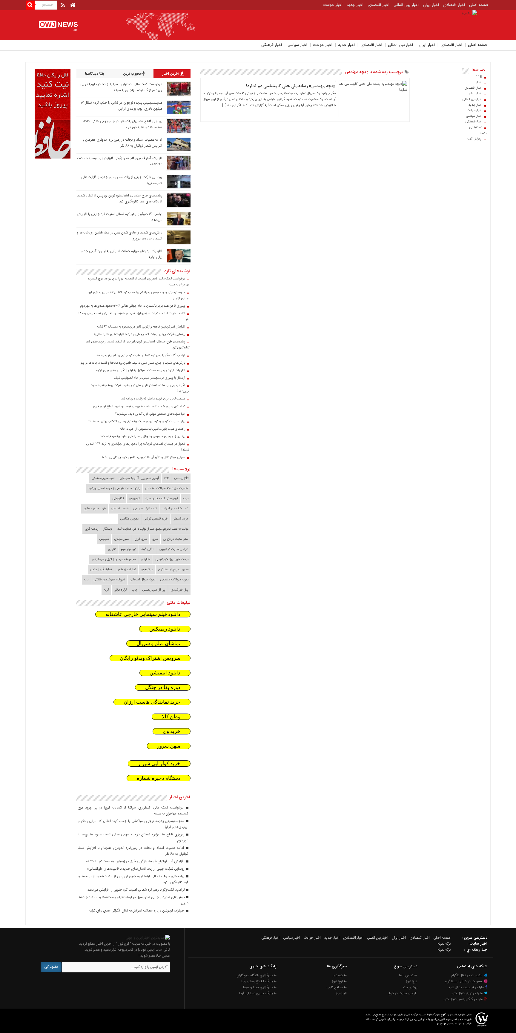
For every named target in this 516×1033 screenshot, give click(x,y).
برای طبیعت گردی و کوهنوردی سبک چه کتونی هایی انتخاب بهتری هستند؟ (136, 421)
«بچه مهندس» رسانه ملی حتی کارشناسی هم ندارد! (291, 86)
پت (86, 579)
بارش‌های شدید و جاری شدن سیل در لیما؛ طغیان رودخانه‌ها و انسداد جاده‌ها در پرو (132, 363)
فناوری (112, 549)
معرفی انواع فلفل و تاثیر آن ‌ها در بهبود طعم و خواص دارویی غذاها (143, 457)
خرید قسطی (180, 519)
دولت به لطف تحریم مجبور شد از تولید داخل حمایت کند (152, 529)
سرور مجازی (121, 539)
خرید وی (171, 731)
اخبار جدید (355, 5)
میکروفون (147, 569)
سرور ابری (140, 539)
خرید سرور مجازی (95, 508)
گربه (106, 590)
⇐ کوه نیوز (339, 975)
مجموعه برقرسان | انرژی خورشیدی (114, 559)
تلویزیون (134, 498)
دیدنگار (107, 529)
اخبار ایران (431, 5)
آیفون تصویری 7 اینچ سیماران (139, 478)
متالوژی (145, 559)
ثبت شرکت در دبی (145, 508)
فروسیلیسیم (128, 549)
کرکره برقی (120, 590)
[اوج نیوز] (147, 938)
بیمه (185, 498)
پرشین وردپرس (446, 1024)
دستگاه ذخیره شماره (158, 778)
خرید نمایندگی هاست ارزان (152, 702)
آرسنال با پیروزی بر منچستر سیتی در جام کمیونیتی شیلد (149, 378)
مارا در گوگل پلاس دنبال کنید (463, 999)
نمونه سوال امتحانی (142, 579)
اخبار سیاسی (297, 45)
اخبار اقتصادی (454, 5)
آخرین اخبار (171, 74)
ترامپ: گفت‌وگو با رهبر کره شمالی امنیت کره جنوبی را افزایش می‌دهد (140, 355)
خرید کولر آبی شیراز (159, 763)
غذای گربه (147, 549)
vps (166, 478)
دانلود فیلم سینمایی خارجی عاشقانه (142, 614)
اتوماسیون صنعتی (103, 478)
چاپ (134, 590)
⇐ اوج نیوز (339, 981)
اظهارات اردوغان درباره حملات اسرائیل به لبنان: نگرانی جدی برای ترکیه (140, 370)
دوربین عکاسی (129, 519)
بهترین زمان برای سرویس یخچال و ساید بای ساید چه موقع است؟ (143, 436)
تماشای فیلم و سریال (158, 643)
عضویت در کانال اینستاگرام (464, 981)
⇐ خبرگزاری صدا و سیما (260, 987)
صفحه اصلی (478, 5)
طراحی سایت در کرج (402, 993)
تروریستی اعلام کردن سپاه (161, 498)
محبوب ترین (132, 74)
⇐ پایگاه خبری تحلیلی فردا (258, 993)
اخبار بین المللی (406, 5)
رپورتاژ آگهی (474, 139)
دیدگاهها (92, 74)
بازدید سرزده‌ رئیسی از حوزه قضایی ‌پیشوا (114, 488)
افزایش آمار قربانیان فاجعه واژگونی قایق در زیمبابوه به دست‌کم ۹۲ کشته (140, 327)
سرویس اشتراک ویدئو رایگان (150, 658)
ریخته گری (91, 529)
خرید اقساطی (119, 508)
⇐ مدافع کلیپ (336, 987)
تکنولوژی (118, 498)
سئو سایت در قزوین (175, 539)
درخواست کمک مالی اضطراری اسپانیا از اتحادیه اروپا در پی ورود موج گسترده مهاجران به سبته (121, 87)
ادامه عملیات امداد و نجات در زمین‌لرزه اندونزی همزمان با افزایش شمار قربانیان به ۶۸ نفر (122, 143)
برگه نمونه (444, 944)
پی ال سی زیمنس (153, 590)
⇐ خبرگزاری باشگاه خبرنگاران (256, 975)
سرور (155, 539)
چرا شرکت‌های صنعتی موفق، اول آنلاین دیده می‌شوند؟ (150, 414)
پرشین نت (410, 987)
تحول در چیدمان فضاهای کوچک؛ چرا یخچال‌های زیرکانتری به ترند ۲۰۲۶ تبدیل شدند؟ (137, 447)
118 (479, 77)
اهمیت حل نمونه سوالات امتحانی (166, 488)
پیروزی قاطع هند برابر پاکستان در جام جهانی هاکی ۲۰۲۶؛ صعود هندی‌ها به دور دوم (132, 306)
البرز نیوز (341, 993)
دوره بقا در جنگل (162, 687)
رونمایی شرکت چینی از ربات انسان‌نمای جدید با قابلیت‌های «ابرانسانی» (139, 334)
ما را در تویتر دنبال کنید (467, 993)
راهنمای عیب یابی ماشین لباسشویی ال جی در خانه (152, 429)
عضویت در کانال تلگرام (467, 975)
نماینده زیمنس (126, 569)
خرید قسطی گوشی (156, 519)
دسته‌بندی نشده (477, 130)
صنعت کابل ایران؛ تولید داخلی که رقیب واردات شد (153, 399)
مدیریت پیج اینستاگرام (173, 569)
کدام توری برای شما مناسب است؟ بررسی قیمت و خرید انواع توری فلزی (139, 406)
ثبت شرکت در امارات (175, 508)
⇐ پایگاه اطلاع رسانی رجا (259, 981)
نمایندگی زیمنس (101, 569)
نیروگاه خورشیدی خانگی (109, 579)
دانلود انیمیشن (165, 673)
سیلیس (104, 539)
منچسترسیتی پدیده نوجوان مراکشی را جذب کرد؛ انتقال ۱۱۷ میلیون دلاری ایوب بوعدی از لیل (120, 106)
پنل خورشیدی (179, 590)
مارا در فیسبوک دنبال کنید (466, 987)
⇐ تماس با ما (408, 975)
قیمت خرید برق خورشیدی (171, 559)
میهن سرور (168, 746)
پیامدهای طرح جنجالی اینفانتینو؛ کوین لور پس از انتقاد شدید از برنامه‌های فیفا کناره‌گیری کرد (119, 199)
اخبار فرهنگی (271, 45)
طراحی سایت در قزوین (173, 549)
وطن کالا (171, 717)
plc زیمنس (181, 478)
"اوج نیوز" (440, 1015)
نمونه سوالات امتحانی (174, 579)
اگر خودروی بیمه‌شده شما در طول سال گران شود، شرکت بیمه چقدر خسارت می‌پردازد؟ (139, 388)
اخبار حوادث (333, 5)
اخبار (479, 82)
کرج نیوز (411, 981)
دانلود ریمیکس (164, 629)
